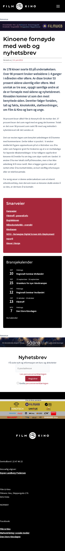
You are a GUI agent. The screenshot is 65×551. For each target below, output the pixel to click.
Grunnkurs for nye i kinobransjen (31, 283)
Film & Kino (5, 528)
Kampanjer (11, 211)
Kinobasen (11, 229)
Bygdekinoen (12, 220)
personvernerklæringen (37, 383)
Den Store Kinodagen (26, 311)
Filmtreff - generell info (17, 215)
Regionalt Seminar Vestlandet (30, 292)
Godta (33, 383)
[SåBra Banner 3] (32, 342)
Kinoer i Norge (13, 243)
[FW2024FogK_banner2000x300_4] (32, 25)
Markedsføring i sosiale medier (15, 532)
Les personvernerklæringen (33, 374)
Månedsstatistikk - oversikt (19, 224)
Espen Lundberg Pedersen (13, 472)
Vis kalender (12, 317)
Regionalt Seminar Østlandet (30, 273)
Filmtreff (20, 301)
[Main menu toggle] (58, 6)
